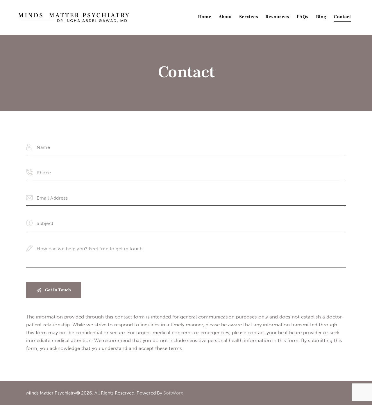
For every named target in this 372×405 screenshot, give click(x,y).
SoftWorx (173, 393)
